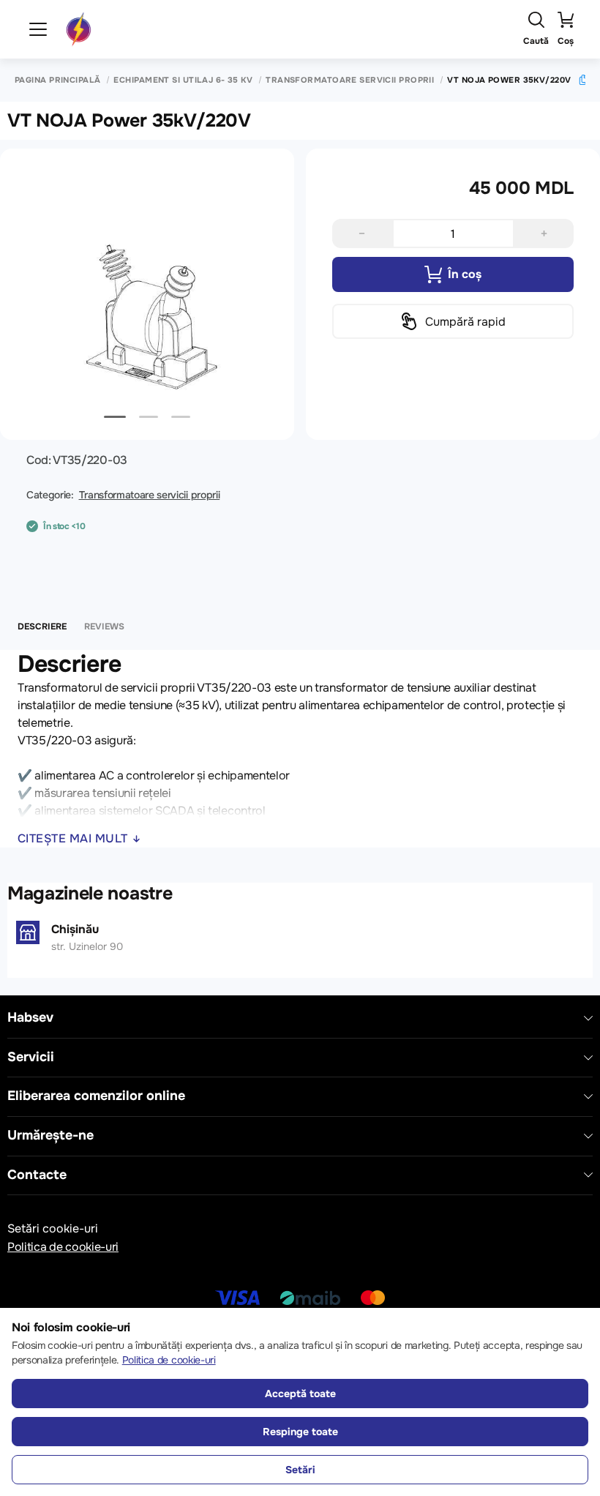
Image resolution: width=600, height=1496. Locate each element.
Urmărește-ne (50, 1135)
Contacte (37, 1175)
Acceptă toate (300, 1393)
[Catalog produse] (38, 29)
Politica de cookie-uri (63, 1246)
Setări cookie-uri (52, 1228)
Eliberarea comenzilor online (96, 1096)
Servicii (30, 1057)
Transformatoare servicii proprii (350, 80)
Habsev (30, 1017)
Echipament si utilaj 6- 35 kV (182, 80)
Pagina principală (57, 80)
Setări (300, 1469)
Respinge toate (300, 1431)
